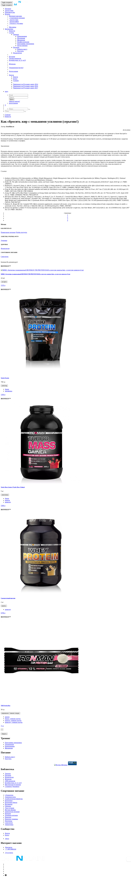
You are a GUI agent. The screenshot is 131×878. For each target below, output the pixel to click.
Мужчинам (21, 38)
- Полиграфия (14, 21)
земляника (8, 391)
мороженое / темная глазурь (10, 713)
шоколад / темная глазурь (13, 722)
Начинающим (22, 36)
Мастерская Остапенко (13, 784)
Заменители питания (12, 812)
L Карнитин (9, 795)
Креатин (8, 813)
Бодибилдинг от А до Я (17, 60)
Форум (11, 75)
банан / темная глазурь (13, 719)
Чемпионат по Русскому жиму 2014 (25, 84)
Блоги (15, 79)
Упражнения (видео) (16, 68)
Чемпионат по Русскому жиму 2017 (25, 88)
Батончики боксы (11, 802)
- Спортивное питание (17, 18)
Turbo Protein (5, 378)
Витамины (8, 804)
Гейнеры (8, 806)
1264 (3, 394)
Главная (7, 115)
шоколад (4, 385)
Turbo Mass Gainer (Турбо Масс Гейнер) (13, 487)
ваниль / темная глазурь (13, 720)
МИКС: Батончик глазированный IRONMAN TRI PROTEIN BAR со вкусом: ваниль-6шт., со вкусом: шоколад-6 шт (35, 274)
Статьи (11, 32)
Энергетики (9, 824)
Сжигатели (9, 823)
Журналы (12, 64)
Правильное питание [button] (8, 232)
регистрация (13, 103)
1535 (3, 285)
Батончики (8, 800)
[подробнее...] (42, 270)
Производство (10, 12)
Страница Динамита (12, 786)
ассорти (4, 282)
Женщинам (21, 40)
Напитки (8, 817)
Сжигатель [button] (4, 256)
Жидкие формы (10, 810)
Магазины (12, 27)
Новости (12, 31)
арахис (7, 717)
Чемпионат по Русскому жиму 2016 (25, 86)
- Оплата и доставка (16, 23)
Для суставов (9, 808)
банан (7, 389)
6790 (3, 613)
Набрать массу (22, 49)
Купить (7, 14)
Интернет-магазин (15, 16)
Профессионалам (23, 42)
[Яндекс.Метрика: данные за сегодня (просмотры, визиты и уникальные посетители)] (60, 765)
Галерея (16, 80)
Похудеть (20, 51)
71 (2, 726)
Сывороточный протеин (8, 598)
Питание (8, 9)
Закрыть (4, 734)
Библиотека (9, 29)
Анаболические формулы (14, 799)
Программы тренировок (25, 44)
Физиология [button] (5, 248)
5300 (3, 505)
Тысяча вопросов (15, 58)
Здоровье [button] (4, 240)
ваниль (7, 500)
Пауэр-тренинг (22, 45)
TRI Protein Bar (5, 705)
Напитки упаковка (11, 819)
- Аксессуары (13, 20)
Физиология (17, 53)
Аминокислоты (10, 797)
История (12, 56)
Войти (12, 99)
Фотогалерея (13, 71)
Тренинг (16, 34)
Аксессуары (9, 10)
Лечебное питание (11, 815)
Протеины (8, 821)
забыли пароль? (14, 101)
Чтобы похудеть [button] (21, 232)
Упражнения (9, 744)
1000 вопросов (10, 781)
